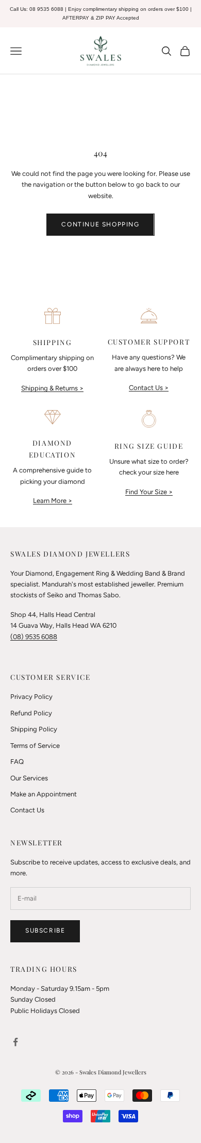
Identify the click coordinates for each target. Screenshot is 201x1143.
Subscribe (45, 930)
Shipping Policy (33, 729)
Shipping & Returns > (52, 388)
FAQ (17, 761)
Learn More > (52, 500)
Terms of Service (35, 745)
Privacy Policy (31, 696)
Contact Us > (149, 387)
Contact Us (27, 810)
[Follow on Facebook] (15, 1042)
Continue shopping (100, 224)
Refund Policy (31, 713)
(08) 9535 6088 (33, 637)
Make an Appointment (43, 794)
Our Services (29, 778)
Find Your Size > (149, 492)
